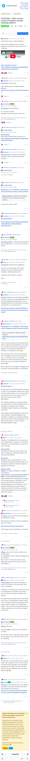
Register (5, 748)
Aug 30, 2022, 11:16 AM (17, 658)
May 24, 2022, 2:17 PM (11, 624)
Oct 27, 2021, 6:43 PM (19, 152)
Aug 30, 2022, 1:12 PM (21, 682)
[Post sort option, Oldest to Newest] (3, 34)
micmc (4, 262)
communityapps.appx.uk (10, 119)
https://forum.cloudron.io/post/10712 (12, 526)
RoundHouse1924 (7, 130)
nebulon (5, 682)
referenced (10, 500)
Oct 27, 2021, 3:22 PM (19, 80)
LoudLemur (6, 80)
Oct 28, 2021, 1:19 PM (20, 323)
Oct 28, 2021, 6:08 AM (19, 294)
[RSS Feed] (2, 28)
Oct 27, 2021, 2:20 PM (18, 38)
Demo (26, 7)
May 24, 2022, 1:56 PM (17, 580)
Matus (4, 437)
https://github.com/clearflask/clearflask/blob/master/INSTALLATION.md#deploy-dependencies (14, 223)
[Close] (27, 713)
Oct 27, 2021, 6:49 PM (11, 172)
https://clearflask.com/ (8, 65)
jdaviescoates (6, 323)
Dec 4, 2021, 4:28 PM (16, 437)
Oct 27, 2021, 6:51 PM (11, 187)
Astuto (23, 366)
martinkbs (5, 38)
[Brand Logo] (3, 6)
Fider (16, 366)
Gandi (11, 372)
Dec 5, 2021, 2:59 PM (20, 513)
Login (10, 748)
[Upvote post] (25, 73)
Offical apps (24, 3)
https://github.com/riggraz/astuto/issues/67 (14, 474)
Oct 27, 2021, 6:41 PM (11, 132)
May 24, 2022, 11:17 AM (11, 549)
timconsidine (6, 104)
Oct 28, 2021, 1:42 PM (19, 383)
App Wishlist (6, 26)
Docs (22, 8)
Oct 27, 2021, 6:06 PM (11, 106)
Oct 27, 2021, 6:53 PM (19, 216)
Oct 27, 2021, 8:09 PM (11, 239)
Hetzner (15, 372)
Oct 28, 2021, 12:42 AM (17, 262)
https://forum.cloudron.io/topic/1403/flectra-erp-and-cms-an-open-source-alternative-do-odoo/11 (15, 310)
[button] (2, 758)
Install (26, 8)
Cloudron (5, 372)
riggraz (4, 658)
